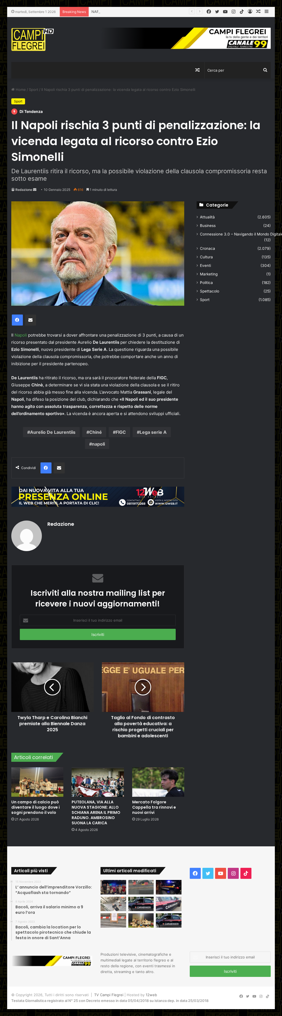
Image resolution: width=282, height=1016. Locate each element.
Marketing (209, 274)
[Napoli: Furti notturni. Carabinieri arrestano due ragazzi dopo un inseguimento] (141, 904)
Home (20, 89)
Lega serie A (153, 432)
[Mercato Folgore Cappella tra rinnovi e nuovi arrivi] (158, 782)
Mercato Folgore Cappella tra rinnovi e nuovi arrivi (154, 807)
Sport (33, 89)
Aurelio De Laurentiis (52, 432)
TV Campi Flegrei (108, 995)
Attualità (207, 217)
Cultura (206, 257)
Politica (206, 282)
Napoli (21, 335)
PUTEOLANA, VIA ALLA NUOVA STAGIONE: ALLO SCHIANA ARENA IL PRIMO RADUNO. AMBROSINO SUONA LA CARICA (96, 812)
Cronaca (207, 248)
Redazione (23, 190)
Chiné (95, 432)
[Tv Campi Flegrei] (32, 39)
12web (151, 995)
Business (208, 225)
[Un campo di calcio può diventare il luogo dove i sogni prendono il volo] (37, 782)
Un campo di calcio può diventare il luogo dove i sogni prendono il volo (35, 807)
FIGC (121, 432)
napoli (98, 444)
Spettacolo (209, 291)
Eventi (205, 265)
